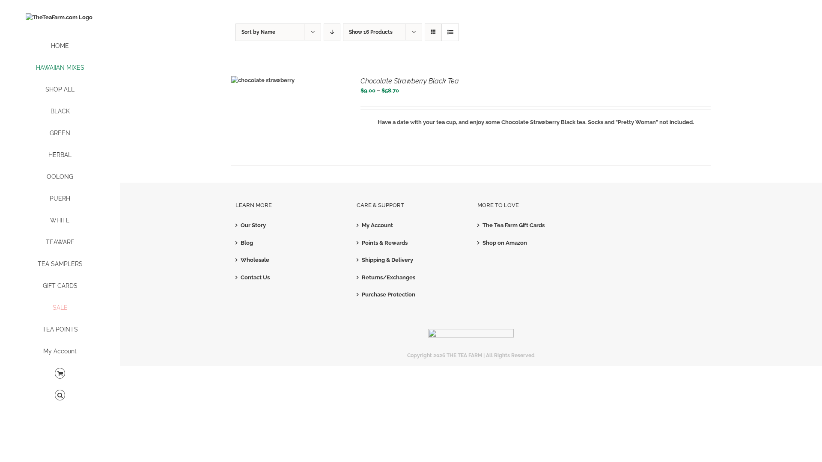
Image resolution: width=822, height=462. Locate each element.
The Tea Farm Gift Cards (513, 225)
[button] (60, 395)
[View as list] (450, 32)
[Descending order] (332, 32)
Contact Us (255, 277)
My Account (377, 225)
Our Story (253, 225)
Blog (247, 243)
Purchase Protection (388, 294)
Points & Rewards (385, 243)
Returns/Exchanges (388, 277)
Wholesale (255, 260)
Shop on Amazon (504, 243)
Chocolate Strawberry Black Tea (409, 81)
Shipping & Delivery (387, 260)
